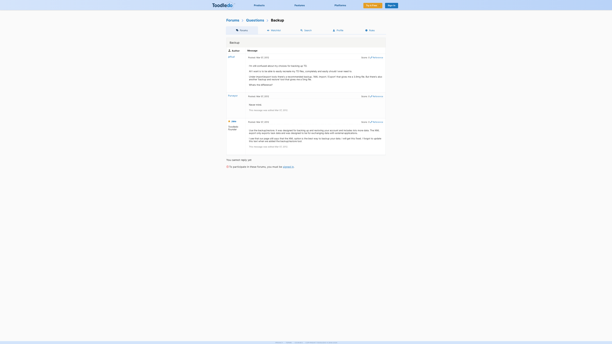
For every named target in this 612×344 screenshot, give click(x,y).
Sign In (391, 5)
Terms (289, 343)
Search (308, 30)
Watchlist (276, 30)
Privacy (279, 343)
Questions (255, 20)
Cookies (299, 343)
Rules (372, 30)
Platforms (340, 5)
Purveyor (233, 95)
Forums (232, 20)
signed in (288, 166)
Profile (340, 30)
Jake (233, 121)
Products (259, 5)
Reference (378, 57)
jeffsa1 (231, 56)
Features (300, 5)
